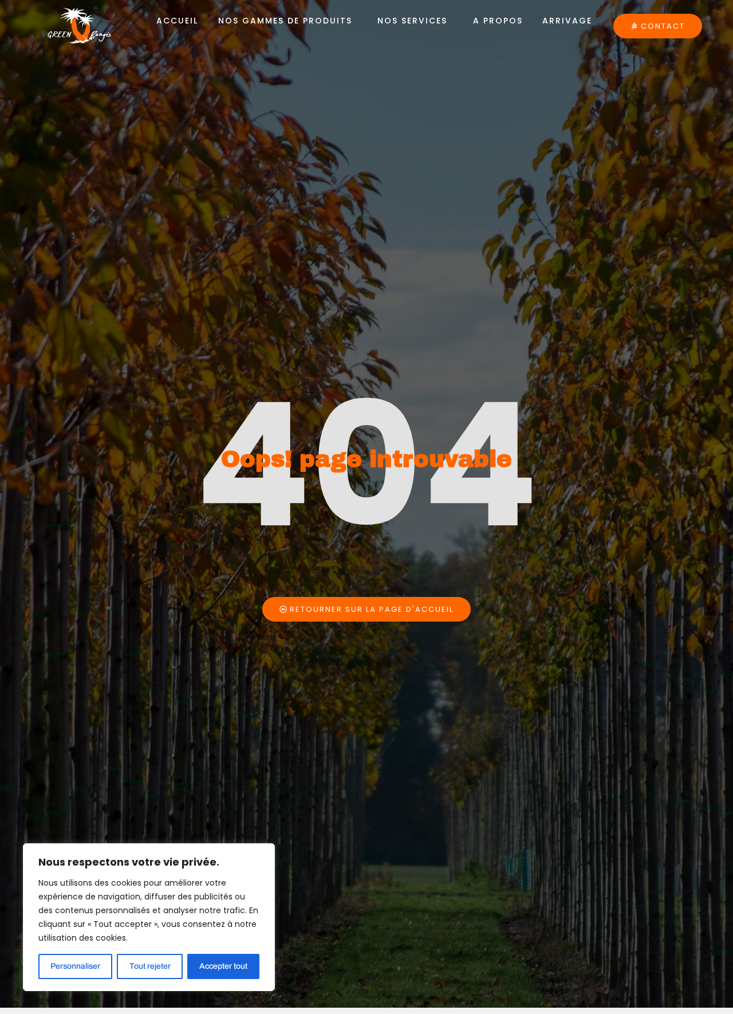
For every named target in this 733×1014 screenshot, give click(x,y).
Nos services (412, 20)
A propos (498, 20)
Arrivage (567, 20)
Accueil (177, 20)
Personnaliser (75, 966)
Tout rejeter (150, 966)
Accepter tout (223, 966)
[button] (287, 20)
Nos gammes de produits (285, 20)
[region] (149, 917)
